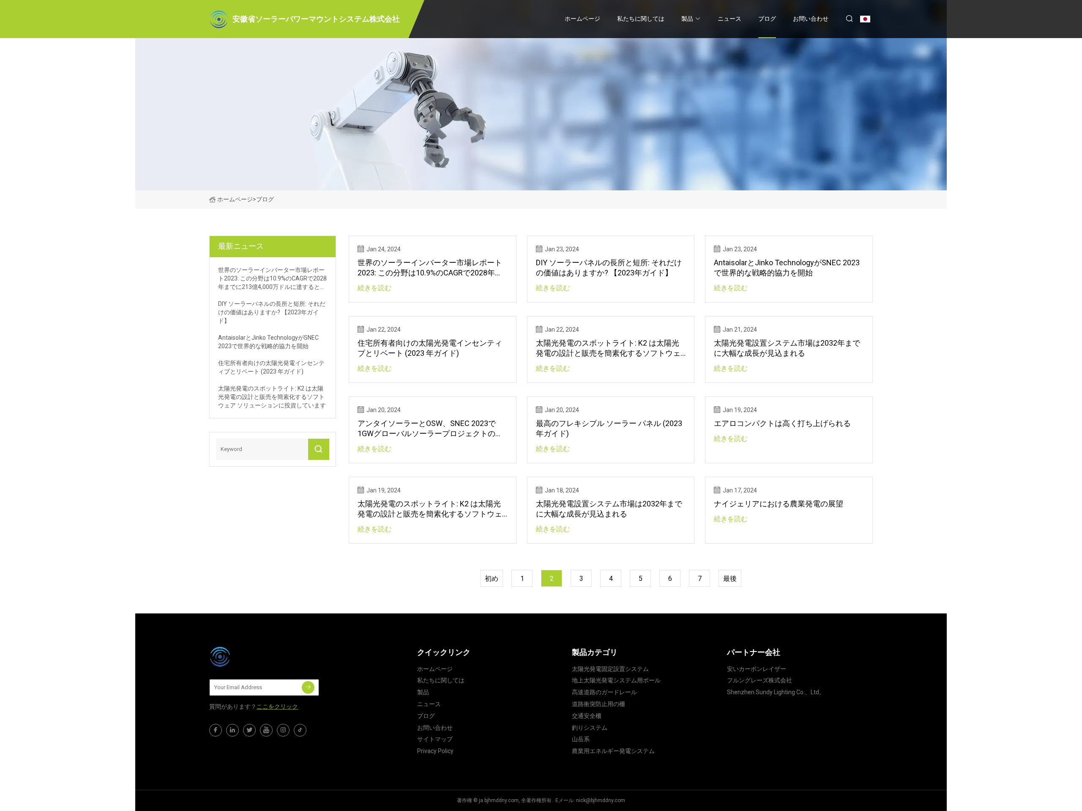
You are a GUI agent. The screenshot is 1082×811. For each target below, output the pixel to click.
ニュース (729, 18)
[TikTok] (300, 730)
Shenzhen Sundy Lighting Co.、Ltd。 (776, 692)
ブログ (767, 18)
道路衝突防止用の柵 (598, 704)
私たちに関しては (640, 18)
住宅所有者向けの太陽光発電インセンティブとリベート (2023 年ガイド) (430, 347)
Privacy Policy (435, 751)
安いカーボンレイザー (756, 668)
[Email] (308, 687)
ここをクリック (277, 706)
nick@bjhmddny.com (600, 800)
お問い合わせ (810, 18)
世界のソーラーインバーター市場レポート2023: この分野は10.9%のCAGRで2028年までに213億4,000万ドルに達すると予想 (430, 268)
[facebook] (215, 730)
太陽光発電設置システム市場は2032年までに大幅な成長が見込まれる (787, 347)
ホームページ (582, 18)
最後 (730, 579)
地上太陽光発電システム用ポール (616, 680)
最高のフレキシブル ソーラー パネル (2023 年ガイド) (609, 428)
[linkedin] (232, 730)
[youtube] (266, 730)
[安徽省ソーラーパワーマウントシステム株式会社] (251, 656)
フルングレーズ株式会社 (759, 680)
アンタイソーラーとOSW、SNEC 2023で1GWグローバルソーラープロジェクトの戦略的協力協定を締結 (430, 429)
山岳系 (581, 739)
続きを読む (374, 288)
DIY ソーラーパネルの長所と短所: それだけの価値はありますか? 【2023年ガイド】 (609, 267)
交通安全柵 (586, 715)
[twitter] (249, 730)
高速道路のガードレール (604, 692)
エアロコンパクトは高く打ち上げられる (782, 423)
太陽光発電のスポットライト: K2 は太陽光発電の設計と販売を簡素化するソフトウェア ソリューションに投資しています (608, 348)
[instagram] (283, 730)
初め (491, 579)
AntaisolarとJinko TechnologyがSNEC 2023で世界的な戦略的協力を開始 (787, 267)
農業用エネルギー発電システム (613, 751)
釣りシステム (589, 727)
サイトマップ (435, 739)
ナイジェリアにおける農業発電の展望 (778, 503)
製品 (687, 18)
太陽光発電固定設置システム (610, 668)
